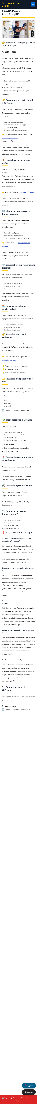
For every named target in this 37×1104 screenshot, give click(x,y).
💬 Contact (29, 1092)
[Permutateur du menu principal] (33, 4)
